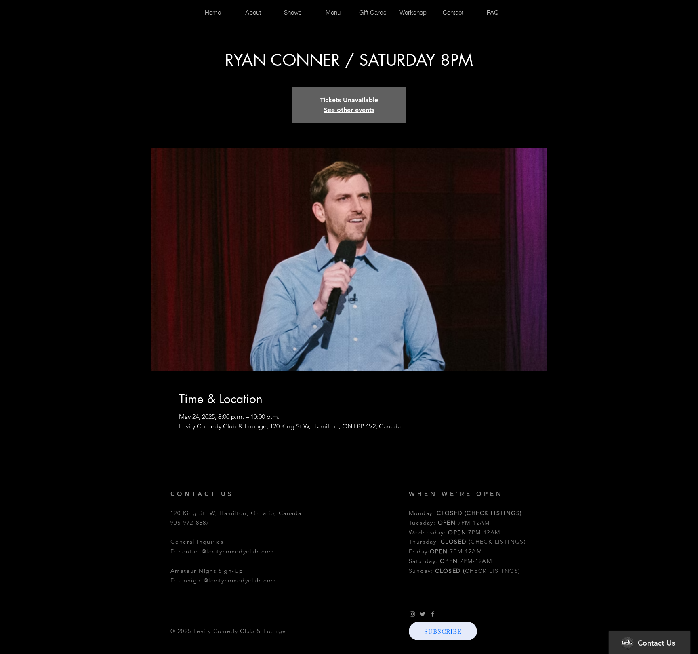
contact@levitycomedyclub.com (226, 551)
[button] (443, 631)
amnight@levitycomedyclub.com (227, 580)
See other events (349, 110)
